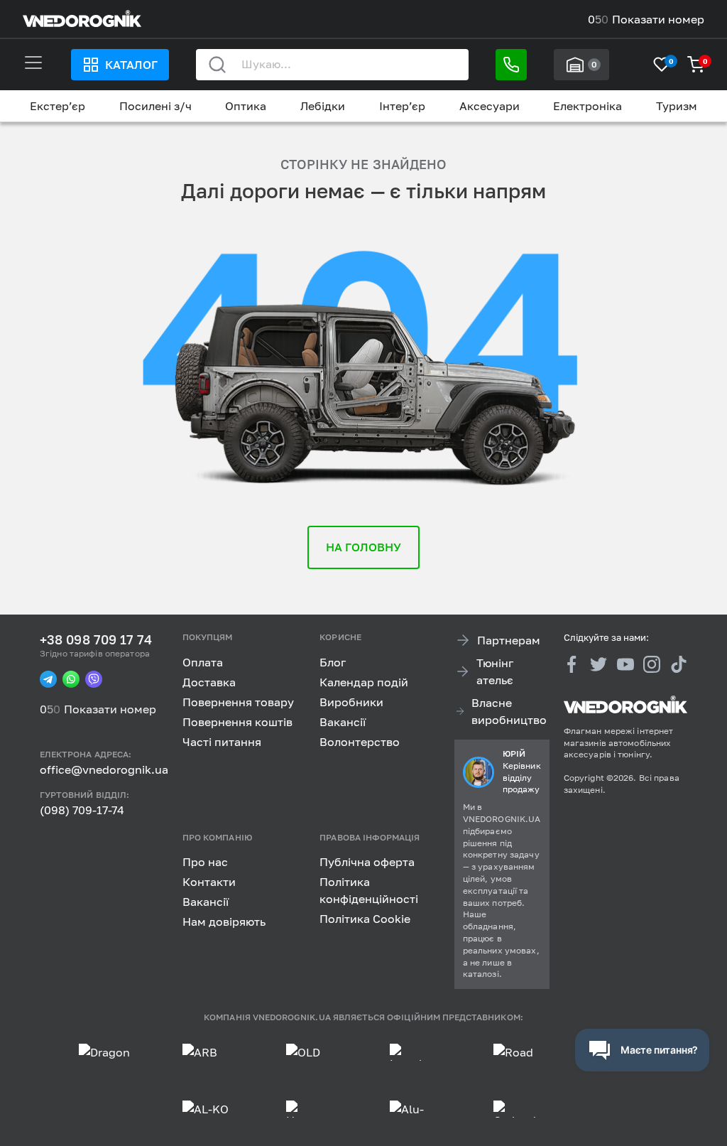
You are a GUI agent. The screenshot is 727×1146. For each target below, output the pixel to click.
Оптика (245, 106)
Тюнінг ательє (494, 671)
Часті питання (221, 742)
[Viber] (93, 679)
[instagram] (651, 663)
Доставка (209, 682)
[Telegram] (48, 679)
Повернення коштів (237, 722)
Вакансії (342, 722)
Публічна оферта (367, 862)
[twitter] (598, 663)
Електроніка (587, 106)
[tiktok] (678, 663)
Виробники (351, 702)
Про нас (205, 862)
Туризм (676, 106)
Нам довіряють (224, 921)
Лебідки (322, 106)
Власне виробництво (509, 711)
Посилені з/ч (155, 106)
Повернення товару (238, 702)
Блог (332, 662)
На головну (364, 547)
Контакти (209, 882)
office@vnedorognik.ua (104, 769)
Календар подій (363, 682)
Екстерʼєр (57, 106)
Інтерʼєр (402, 106)
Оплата (202, 662)
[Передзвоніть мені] (511, 64)
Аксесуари (489, 106)
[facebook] (572, 663)
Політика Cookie (364, 919)
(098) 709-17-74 (82, 810)
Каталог (131, 65)
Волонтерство (359, 742)
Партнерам (508, 640)
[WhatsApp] (71, 679)
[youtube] (625, 663)
